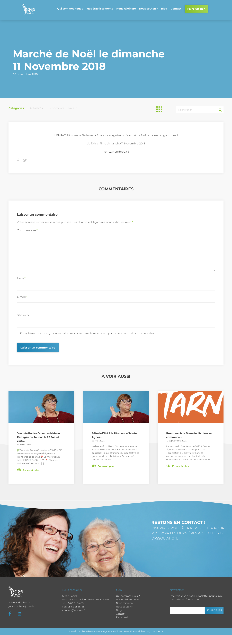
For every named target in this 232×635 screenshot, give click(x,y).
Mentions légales (101, 631)
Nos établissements (100, 8)
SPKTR (159, 631)
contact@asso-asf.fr (74, 610)
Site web (23, 315)
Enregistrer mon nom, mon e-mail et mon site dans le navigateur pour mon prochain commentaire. (87, 333)
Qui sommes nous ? (70, 8)
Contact (176, 8)
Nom (21, 278)
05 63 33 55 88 (75, 603)
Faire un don (196, 8)
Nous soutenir (148, 8)
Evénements (55, 108)
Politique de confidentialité (127, 631)
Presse (72, 108)
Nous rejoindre (126, 8)
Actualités (36, 108)
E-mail (22, 296)
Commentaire (27, 230)
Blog (164, 8)
